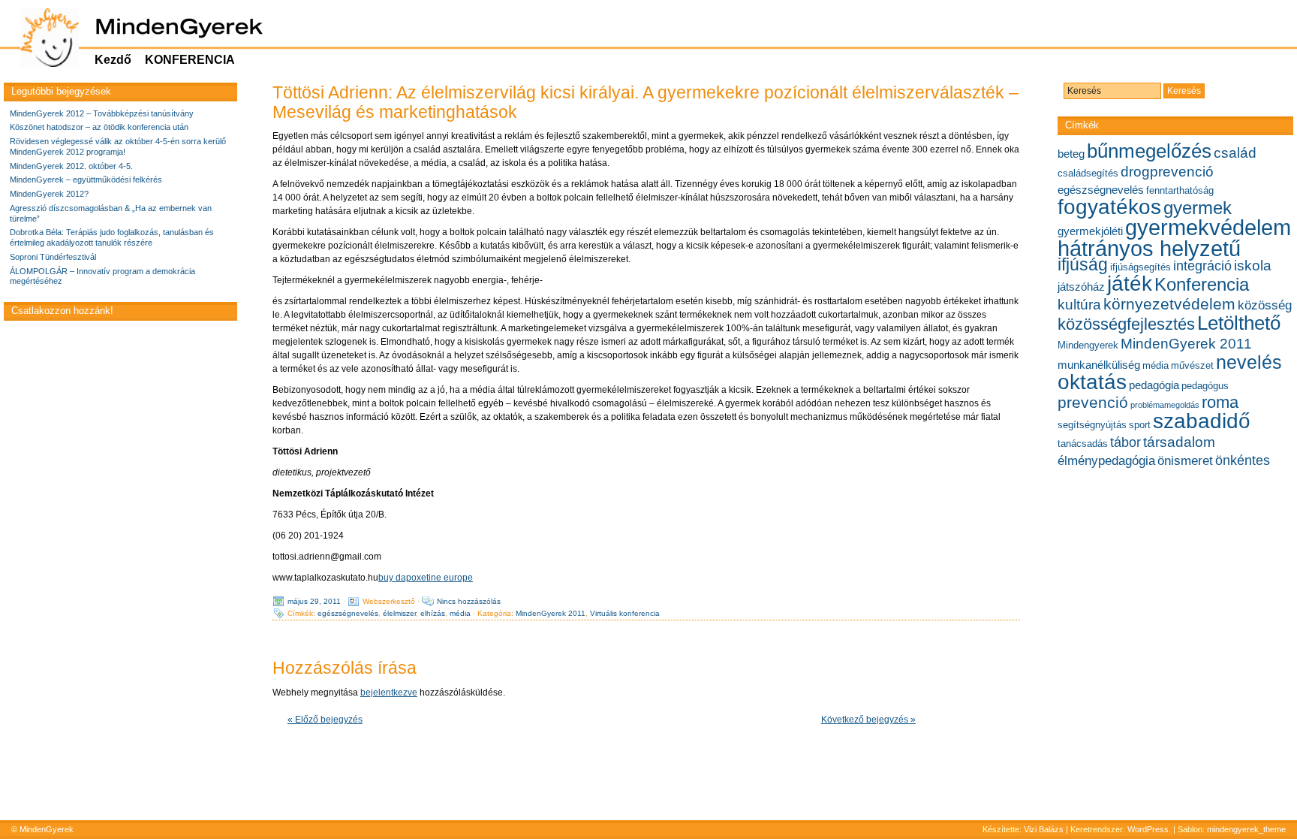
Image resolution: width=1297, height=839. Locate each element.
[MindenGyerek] (41, 37)
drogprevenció (1167, 171)
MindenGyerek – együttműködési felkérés (86, 179)
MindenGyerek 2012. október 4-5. (71, 166)
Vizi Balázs (1045, 829)
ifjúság (1083, 264)
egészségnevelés (347, 613)
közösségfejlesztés (1126, 324)
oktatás (1092, 382)
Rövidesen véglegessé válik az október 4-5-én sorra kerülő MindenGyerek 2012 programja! (118, 146)
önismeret (1185, 460)
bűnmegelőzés (1149, 151)
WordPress (1148, 829)
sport (1140, 424)
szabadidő (1201, 421)
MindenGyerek (47, 829)
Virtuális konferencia (625, 613)
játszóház (1081, 286)
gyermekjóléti (1090, 231)
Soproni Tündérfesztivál (53, 256)
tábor (1125, 442)
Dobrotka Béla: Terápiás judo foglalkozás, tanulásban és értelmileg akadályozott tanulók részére (112, 237)
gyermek (1197, 208)
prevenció (1093, 402)
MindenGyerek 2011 (550, 613)
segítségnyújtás (1092, 424)
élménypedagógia (1106, 460)
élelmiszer (399, 613)
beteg (1071, 153)
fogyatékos (1109, 207)
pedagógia (1154, 385)
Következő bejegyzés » (868, 719)
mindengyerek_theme (1246, 829)
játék (1129, 283)
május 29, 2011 (314, 601)
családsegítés (1088, 173)
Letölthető (1238, 323)
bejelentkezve (388, 692)
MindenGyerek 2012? (49, 193)
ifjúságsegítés (1140, 267)
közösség (1265, 305)
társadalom (1179, 441)
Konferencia (1201, 284)
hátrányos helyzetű (1149, 248)
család (1235, 152)
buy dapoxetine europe (425, 577)
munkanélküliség (1099, 364)
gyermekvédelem (1208, 228)
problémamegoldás (1164, 404)
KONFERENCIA (190, 59)
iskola (1252, 265)
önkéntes (1242, 460)
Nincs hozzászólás (469, 601)
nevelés (1249, 362)
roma (1220, 402)
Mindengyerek (1088, 345)
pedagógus (1205, 385)
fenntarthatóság (1180, 190)
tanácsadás (1083, 443)
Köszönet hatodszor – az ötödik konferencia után (99, 126)
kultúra (1079, 304)
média (460, 613)
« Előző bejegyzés (325, 719)
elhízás (432, 613)
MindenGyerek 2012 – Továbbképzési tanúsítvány (102, 113)
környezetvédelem (1169, 303)
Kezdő (113, 59)
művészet (1192, 365)
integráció (1202, 265)
